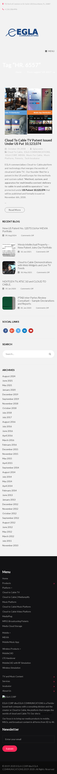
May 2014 (7, 481)
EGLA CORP (11, 155)
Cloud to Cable (14, 152)
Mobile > (6, 632)
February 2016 (9, 444)
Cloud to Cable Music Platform (16, 606)
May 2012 (7, 531)
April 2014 (7, 486)
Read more (15, 209)
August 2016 (8, 421)
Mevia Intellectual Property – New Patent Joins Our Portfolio (35, 246)
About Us (6, 691)
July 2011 (7, 540)
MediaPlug (7, 616)
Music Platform (9, 602)
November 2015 (10, 453)
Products (6, 583)
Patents (19, 158)
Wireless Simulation (11, 668)
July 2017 (7, 417)
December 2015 (10, 449)
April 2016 (7, 435)
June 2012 (7, 527)
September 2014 (10, 467)
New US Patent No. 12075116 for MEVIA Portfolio (25, 230)
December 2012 (10, 504)
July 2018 (7, 412)
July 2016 (7, 426)
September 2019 (10, 399)
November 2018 (10, 403)
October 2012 (9, 513)
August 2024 (8, 376)
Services (6, 681)
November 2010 (10, 545)
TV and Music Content (12, 676)
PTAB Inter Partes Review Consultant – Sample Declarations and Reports (36, 300)
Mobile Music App (10, 642)
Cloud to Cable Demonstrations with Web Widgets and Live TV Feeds (35, 265)
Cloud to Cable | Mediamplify (16, 597)
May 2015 (7, 458)
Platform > (7, 587)
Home (19, 72)
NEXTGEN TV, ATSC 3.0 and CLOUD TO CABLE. (24, 283)
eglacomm (38, 149)
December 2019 (10, 394)
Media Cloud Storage (12, 626)
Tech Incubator (32, 158)
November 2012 (10, 508)
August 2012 (8, 522)
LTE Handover (8, 658)
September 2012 (10, 518)
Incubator (6, 686)
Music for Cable (34, 155)
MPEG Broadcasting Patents (15, 621)
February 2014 (9, 490)
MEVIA (21, 155)
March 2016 (8, 440)
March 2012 (8, 536)
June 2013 (7, 495)
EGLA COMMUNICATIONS (37, 152)
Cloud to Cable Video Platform (16, 611)
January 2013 (9, 499)
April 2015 (7, 463)
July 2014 (7, 476)
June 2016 (7, 431)
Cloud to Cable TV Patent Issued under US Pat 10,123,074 (28, 142)
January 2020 (9, 389)
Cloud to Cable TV (11, 592)
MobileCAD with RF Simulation (16, 663)
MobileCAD (7, 653)
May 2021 (7, 385)
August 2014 (8, 472)
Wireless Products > (11, 649)
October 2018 (9, 408)
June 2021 (7, 380)
